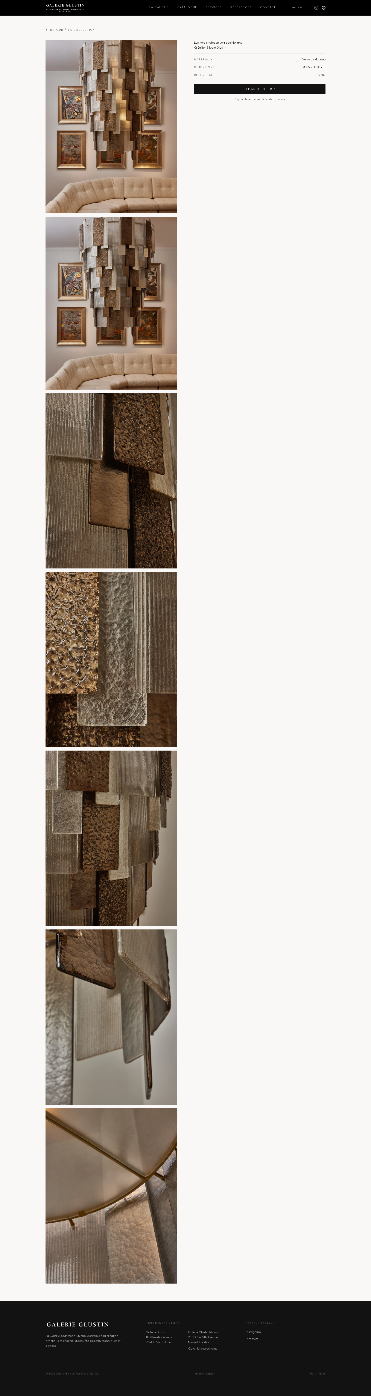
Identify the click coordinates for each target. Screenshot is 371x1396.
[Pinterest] (323, 8)
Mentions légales (204, 1373)
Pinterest (252, 1339)
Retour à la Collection (72, 29)
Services (214, 7)
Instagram (253, 1332)
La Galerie (159, 7)
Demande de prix (259, 89)
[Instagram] (316, 8)
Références (241, 7)
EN (300, 7)
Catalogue (187, 7)
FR (293, 7)
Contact (268, 7)
